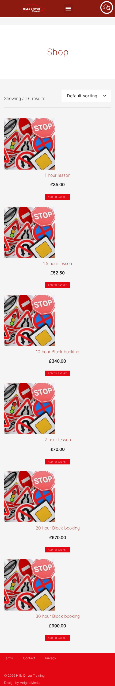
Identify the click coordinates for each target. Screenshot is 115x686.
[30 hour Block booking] (57, 585)
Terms (8, 658)
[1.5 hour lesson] (57, 232)
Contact (29, 658)
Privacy (50, 658)
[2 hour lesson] (57, 408)
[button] (68, 8)
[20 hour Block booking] (57, 496)
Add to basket (57, 196)
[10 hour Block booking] (57, 320)
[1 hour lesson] (57, 144)
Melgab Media (30, 683)
